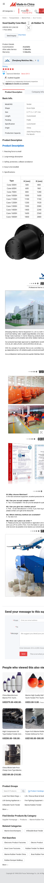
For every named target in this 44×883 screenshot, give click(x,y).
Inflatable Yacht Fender (11, 805)
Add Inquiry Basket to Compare (17, 83)
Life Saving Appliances (10, 800)
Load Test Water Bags (10, 796)
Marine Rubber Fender (33, 805)
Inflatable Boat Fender (34, 831)
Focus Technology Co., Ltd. (31, 873)
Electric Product (37, 842)
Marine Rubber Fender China (15, 854)
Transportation (14, 18)
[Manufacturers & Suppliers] (22, 4)
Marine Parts (26, 18)
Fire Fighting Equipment (34, 800)
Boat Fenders (37, 18)
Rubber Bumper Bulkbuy (13, 860)
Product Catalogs (37, 791)
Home (4, 18)
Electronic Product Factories (15, 842)
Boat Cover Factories (12, 848)
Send (23, 654)
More (4, 865)
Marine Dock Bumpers (12, 831)
